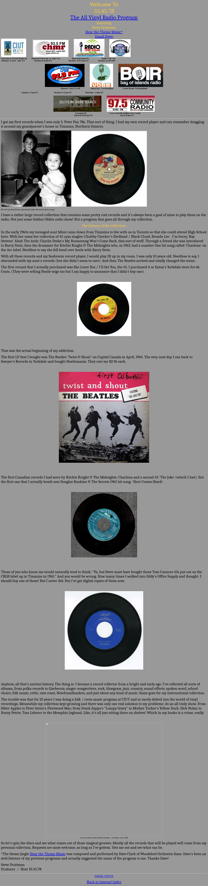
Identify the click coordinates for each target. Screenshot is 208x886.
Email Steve (104, 36)
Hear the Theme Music (48, 854)
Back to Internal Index (104, 882)
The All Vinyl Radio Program (104, 17)
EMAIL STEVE (104, 876)
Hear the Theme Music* (104, 32)
